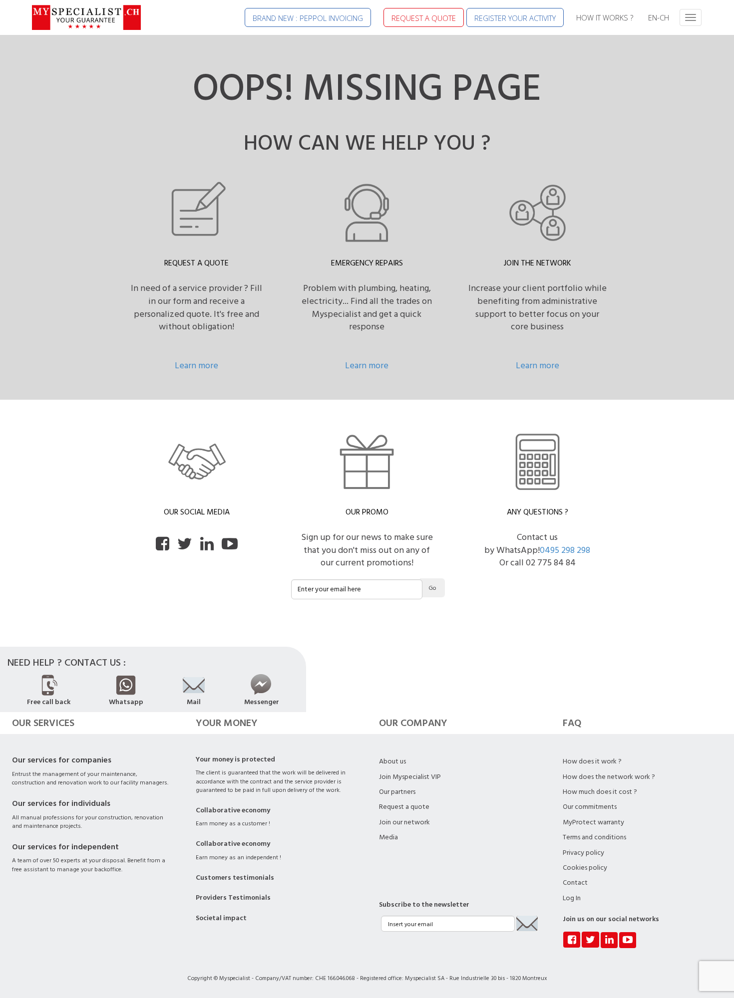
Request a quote (404, 807)
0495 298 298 (565, 550)
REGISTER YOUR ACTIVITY (515, 18)
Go (432, 588)
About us (392, 761)
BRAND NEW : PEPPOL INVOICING (308, 18)
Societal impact (221, 918)
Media (388, 837)
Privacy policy (583, 853)
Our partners (397, 792)
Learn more (196, 365)
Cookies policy (585, 868)
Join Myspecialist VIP (410, 777)
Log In (572, 898)
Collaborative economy (233, 810)
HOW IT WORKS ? (604, 17)
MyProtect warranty (593, 822)
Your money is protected (235, 759)
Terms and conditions (594, 837)
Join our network (404, 822)
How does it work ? (592, 761)
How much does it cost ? (600, 792)
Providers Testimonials (233, 898)
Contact (575, 883)
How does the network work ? (609, 777)
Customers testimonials (235, 878)
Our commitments (590, 807)
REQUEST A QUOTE (423, 18)
